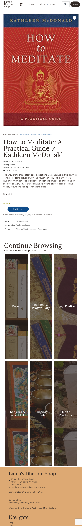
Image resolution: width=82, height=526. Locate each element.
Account (53, 4)
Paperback (42, 229)
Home (22, 4)
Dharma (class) (22, 229)
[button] (74, 18)
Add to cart (18, 209)
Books (9, 134)
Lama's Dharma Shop (8, 4)
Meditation (15, 134)
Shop (32, 4)
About (42, 4)
